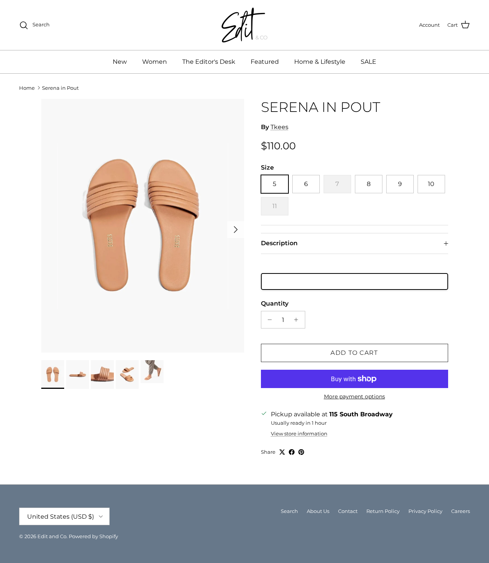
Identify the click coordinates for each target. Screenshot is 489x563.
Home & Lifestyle (319, 61)
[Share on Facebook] (292, 452)
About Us (318, 511)
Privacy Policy (425, 511)
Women (154, 61)
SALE (368, 61)
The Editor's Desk (208, 61)
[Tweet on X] (282, 452)
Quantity (274, 303)
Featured (265, 61)
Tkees (279, 127)
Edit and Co (51, 536)
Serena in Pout (60, 88)
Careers (460, 511)
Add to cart (354, 352)
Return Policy (383, 511)
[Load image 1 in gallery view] (142, 226)
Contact (348, 511)
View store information (299, 434)
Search (289, 511)
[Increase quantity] (298, 319)
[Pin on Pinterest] (301, 452)
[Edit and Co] (244, 25)
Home (27, 88)
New (120, 61)
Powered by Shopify (93, 536)
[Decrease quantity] (268, 319)
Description (279, 243)
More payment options (354, 396)
